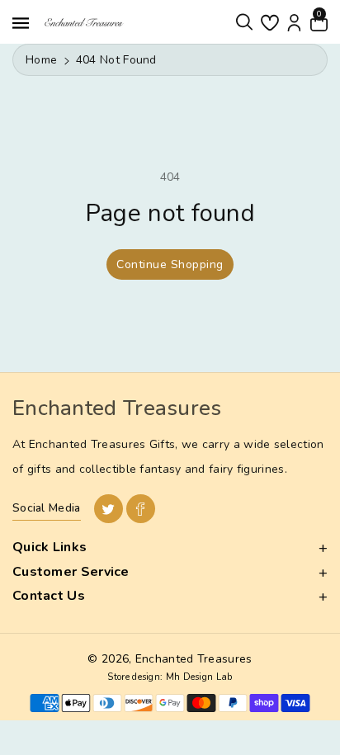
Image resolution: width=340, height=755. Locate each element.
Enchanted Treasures (194, 659)
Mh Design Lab (199, 677)
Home (41, 60)
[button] (244, 21)
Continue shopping (170, 264)
